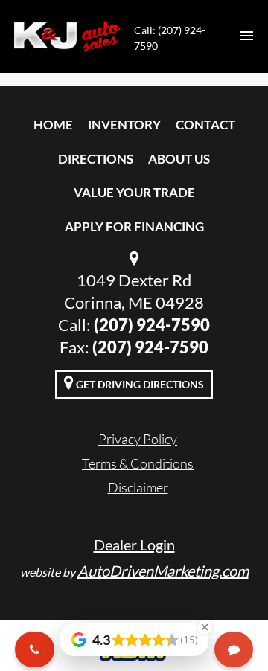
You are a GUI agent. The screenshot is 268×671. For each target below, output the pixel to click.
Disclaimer (138, 487)
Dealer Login (134, 544)
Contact (205, 124)
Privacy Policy (137, 439)
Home (53, 124)
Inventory (124, 124)
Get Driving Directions (139, 384)
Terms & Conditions (138, 463)
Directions (95, 159)
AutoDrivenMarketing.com (163, 571)
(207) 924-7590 (152, 325)
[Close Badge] (204, 627)
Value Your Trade (134, 192)
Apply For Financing (134, 226)
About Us (179, 159)
